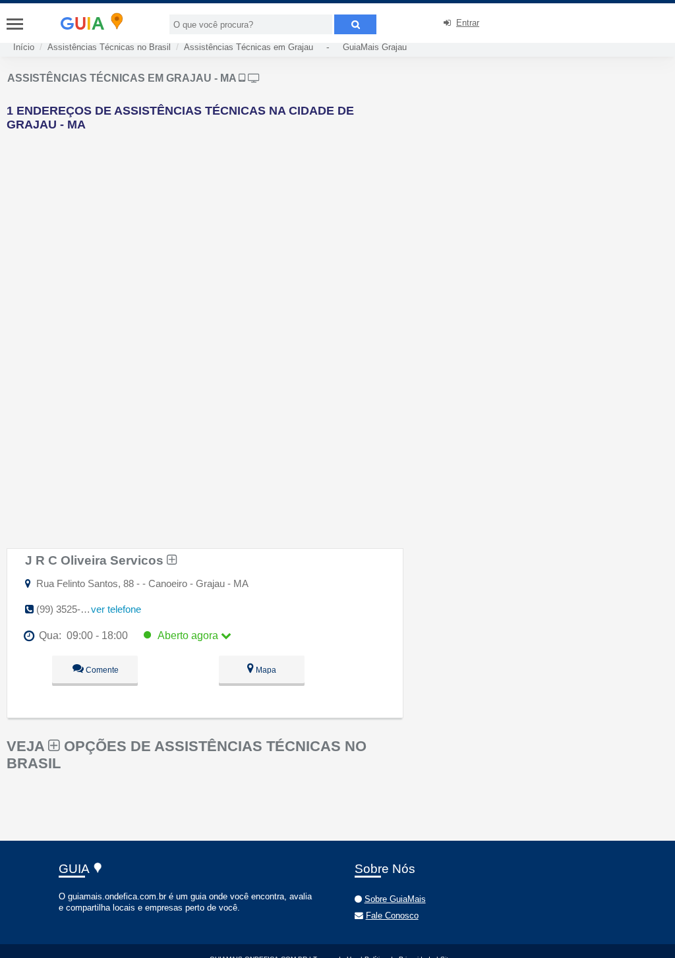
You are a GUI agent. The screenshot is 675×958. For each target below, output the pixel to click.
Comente (101, 670)
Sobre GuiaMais (395, 899)
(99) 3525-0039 (69, 609)
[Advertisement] (229, 234)
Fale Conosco (392, 915)
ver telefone (116, 609)
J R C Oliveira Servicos (96, 560)
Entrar (467, 23)
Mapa (265, 670)
